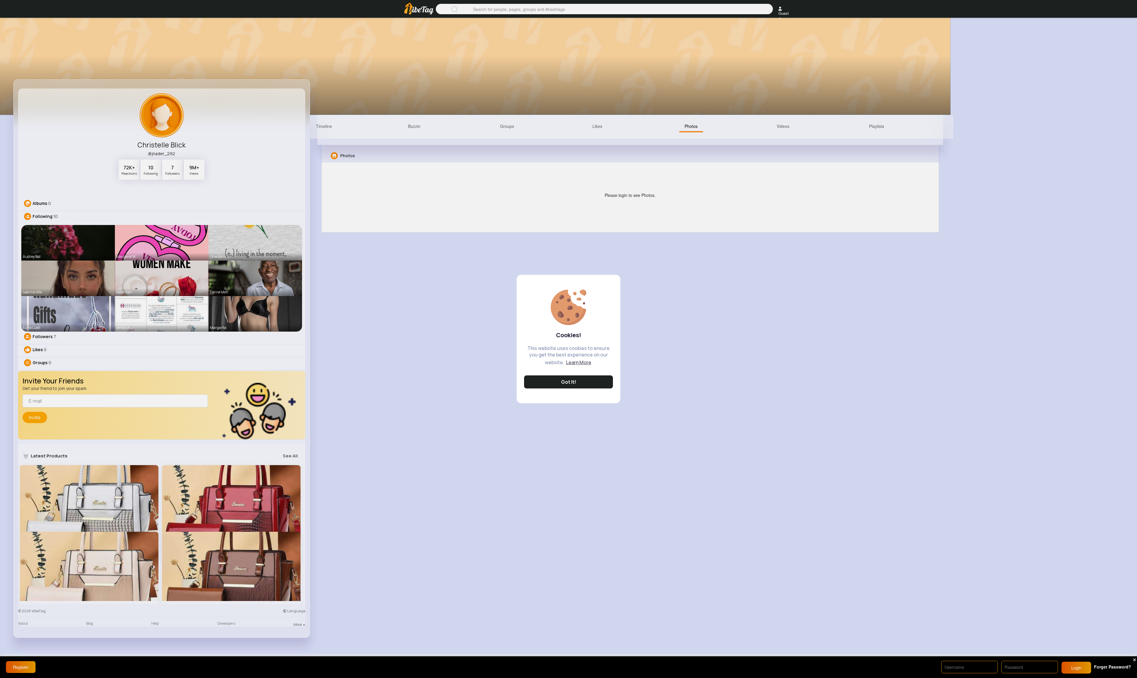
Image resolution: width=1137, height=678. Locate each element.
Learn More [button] (578, 362)
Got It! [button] (568, 382)
